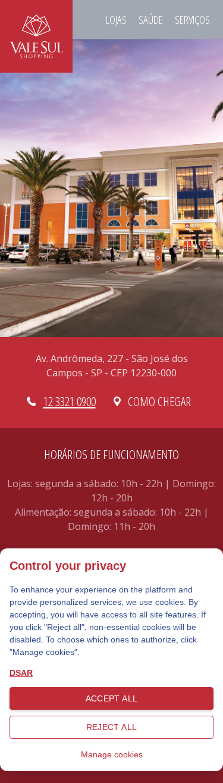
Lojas (116, 19)
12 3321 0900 (69, 401)
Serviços (192, 19)
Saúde (151, 19)
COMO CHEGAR (159, 401)
